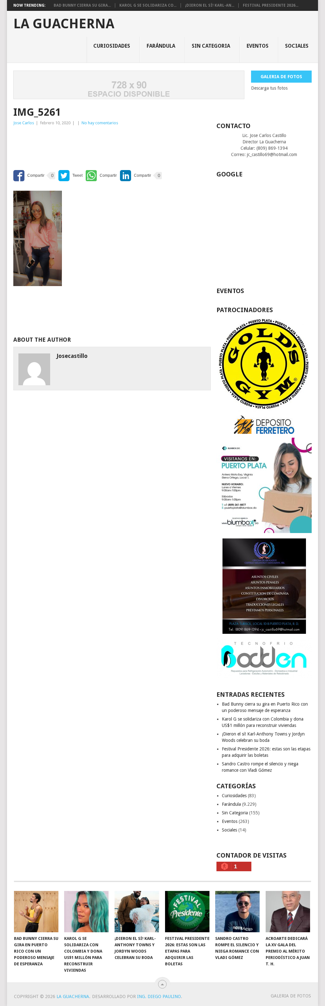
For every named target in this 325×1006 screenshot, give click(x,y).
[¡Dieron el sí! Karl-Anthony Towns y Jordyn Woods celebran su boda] (137, 911)
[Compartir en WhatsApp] (101, 175)
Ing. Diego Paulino (159, 996)
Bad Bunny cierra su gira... (82, 5)
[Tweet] (70, 175)
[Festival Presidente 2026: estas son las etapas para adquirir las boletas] (187, 911)
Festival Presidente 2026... (270, 5)
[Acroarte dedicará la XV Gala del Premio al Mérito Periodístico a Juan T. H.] (288, 911)
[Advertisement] (64, 145)
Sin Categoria (211, 46)
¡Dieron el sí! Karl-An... (209, 5)
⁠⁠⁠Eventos (258, 46)
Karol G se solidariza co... (147, 5)
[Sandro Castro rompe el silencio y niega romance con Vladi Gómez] (237, 911)
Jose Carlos (23, 122)
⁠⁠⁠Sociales (296, 46)
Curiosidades (111, 46)
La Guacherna (63, 24)
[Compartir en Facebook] (28, 175)
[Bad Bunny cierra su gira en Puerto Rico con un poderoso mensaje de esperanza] (36, 911)
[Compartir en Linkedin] (135, 175)
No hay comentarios (100, 122)
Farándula (161, 46)
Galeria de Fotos (281, 76)
